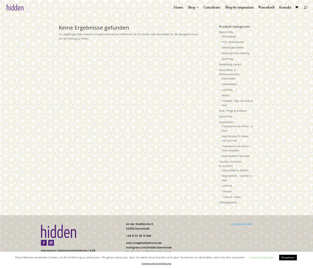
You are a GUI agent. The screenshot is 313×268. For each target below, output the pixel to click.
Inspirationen (226, 122)
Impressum (48, 250)
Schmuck (227, 185)
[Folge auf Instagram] (51, 243)
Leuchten (227, 89)
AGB (92, 250)
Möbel (225, 95)
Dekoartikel (228, 78)
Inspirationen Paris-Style (236, 156)
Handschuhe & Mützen (235, 170)
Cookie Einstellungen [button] (262, 257)
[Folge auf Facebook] (44, 243)
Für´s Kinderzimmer (233, 42)
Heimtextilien (229, 84)
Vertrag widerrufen (242, 224)
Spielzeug (227, 58)
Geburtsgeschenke (232, 47)
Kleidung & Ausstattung (235, 53)
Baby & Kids (226, 32)
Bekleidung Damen (230, 64)
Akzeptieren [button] (288, 257)
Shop (191, 8)
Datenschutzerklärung (72, 250)
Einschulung (228, 36)
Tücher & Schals (231, 197)
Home (178, 8)
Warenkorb (266, 8)
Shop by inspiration (239, 8)
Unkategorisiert (228, 202)
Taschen (227, 191)
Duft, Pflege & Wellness (233, 110)
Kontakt (285, 8)
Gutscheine (211, 8)
